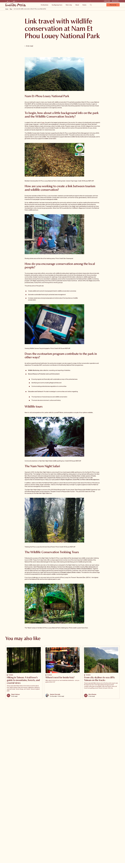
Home (6, 9)
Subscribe (107, 1)
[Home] (15, 4)
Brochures (115, 1)
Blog (11, 9)
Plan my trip (113, 5)
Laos (42, 122)
